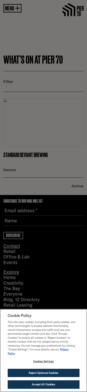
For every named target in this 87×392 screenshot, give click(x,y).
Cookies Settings (43, 361)
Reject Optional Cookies (43, 372)
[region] (43, 350)
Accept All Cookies (43, 384)
